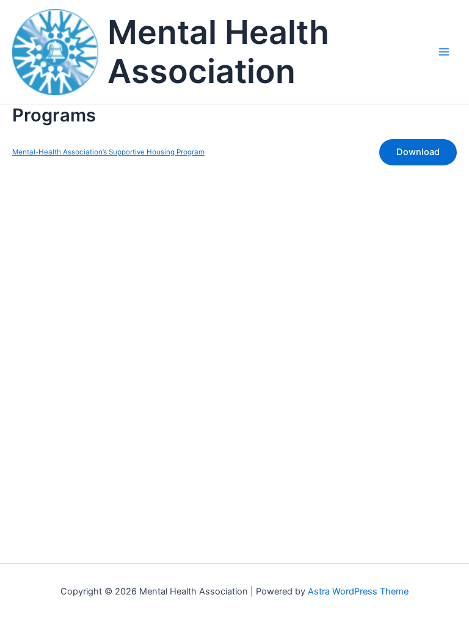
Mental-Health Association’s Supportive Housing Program (108, 152)
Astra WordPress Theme (358, 591)
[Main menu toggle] (444, 52)
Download (418, 151)
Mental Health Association (218, 52)
